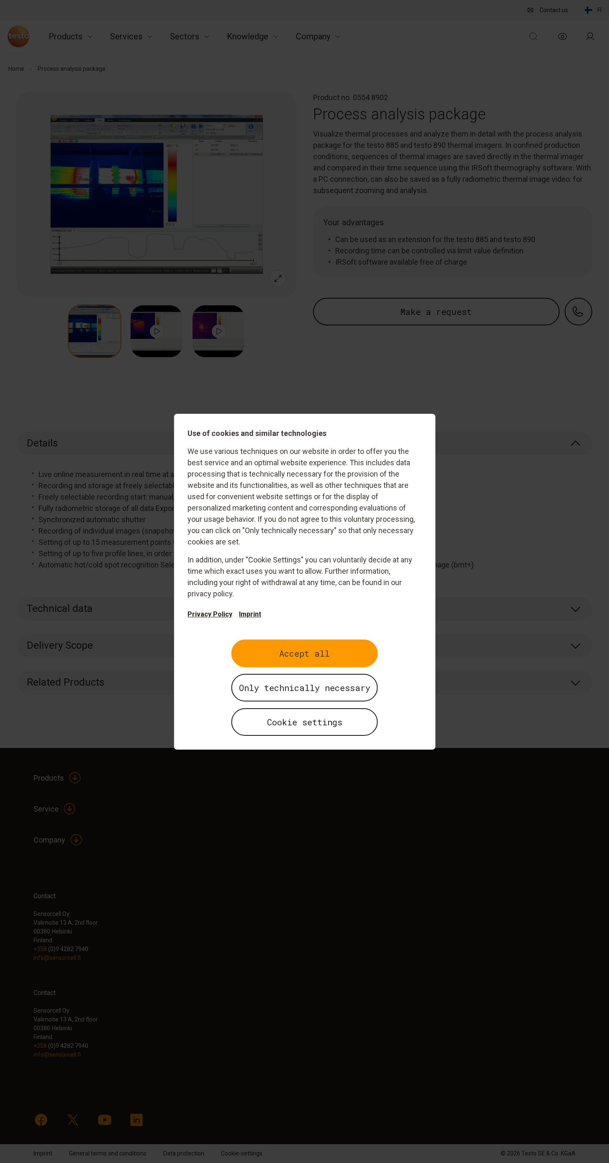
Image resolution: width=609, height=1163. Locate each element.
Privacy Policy (210, 614)
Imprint (250, 614)
